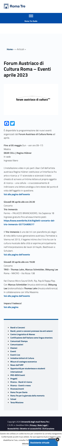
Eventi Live (15, 354)
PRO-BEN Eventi (17, 375)
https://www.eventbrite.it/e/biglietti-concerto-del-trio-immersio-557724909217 (29, 222)
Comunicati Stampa (19, 341)
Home (10, 49)
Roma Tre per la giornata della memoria (27, 395)
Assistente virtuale (39, 442)
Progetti (13, 378)
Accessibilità (13, 428)
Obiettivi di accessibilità (30, 428)
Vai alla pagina (11, 307)
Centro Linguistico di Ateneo (22, 334)
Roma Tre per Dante (18, 392)
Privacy (33, 425)
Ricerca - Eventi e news (20, 385)
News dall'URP (16, 365)
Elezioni (13, 348)
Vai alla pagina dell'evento (17, 194)
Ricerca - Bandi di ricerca (21, 382)
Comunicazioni (16, 344)
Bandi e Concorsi (17, 327)
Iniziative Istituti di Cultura (22, 358)
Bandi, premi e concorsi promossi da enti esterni (31, 331)
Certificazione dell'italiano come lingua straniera (31, 337)
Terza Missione (16, 402)
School (13, 399)
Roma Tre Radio (31, 21)
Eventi (13, 351)
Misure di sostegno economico (23, 361)
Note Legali (42, 425)
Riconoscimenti (17, 388)
